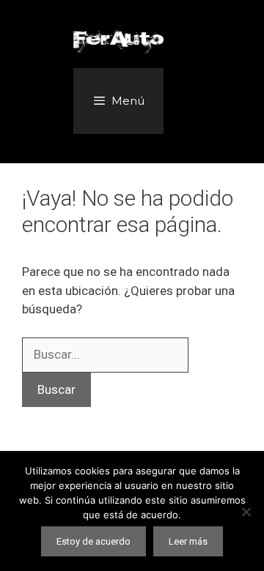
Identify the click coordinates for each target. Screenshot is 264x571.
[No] (245, 511)
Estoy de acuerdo (93, 541)
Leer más (188, 541)
